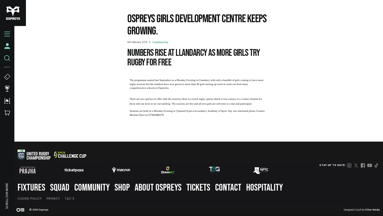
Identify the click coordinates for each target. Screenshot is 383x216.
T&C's (69, 198)
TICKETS (198, 187)
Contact (228, 187)
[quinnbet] (168, 170)
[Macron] (121, 170)
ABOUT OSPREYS (158, 187)
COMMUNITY (92, 187)
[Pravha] (28, 170)
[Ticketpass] (74, 170)
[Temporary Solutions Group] (214, 170)
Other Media (372, 210)
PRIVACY (53, 198)
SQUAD (59, 187)
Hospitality (264, 187)
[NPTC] (261, 170)
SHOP (122, 187)
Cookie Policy (30, 198)
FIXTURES (31, 187)
